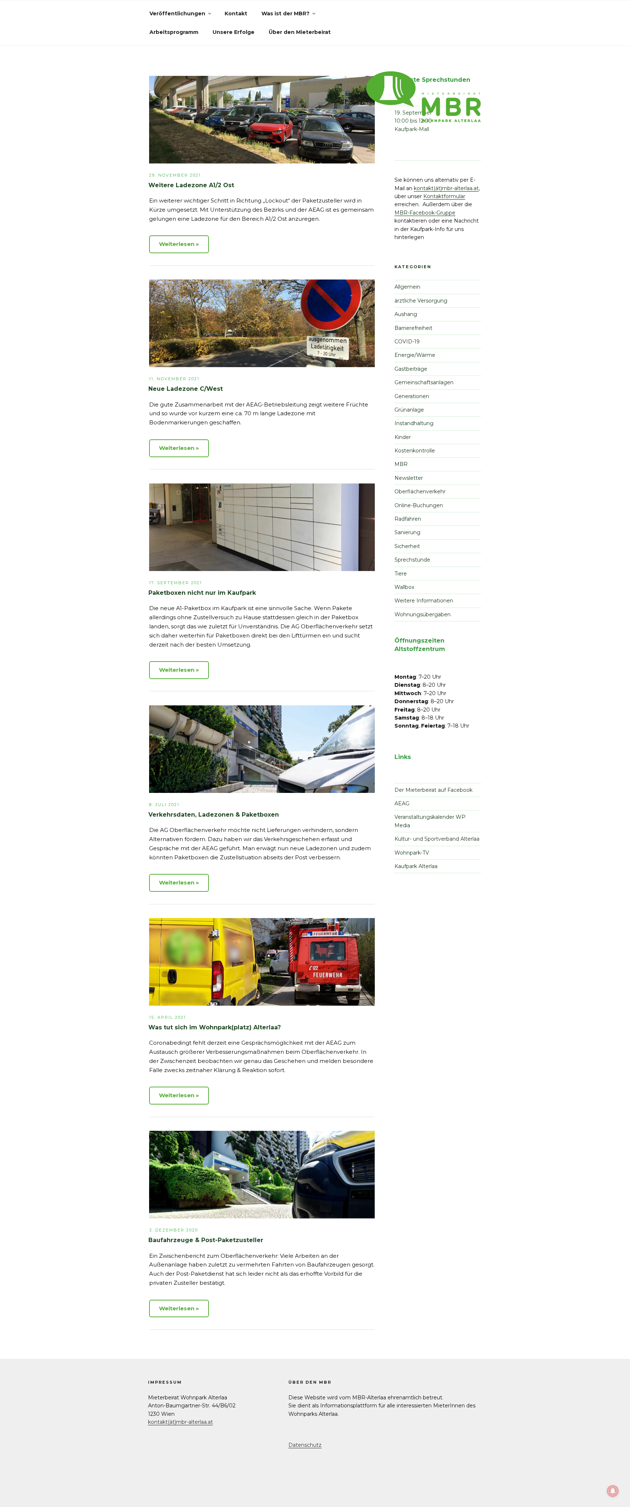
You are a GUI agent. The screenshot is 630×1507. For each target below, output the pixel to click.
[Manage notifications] (613, 1491)
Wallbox (404, 587)
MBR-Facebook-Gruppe (424, 212)
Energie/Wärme (414, 355)
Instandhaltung (413, 423)
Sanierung (407, 532)
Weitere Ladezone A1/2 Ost (191, 185)
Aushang (405, 314)
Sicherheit (407, 546)
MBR (401, 464)
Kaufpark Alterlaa (416, 866)
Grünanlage (409, 409)
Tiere (400, 573)
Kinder (402, 437)
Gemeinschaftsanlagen (424, 382)
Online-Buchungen (418, 505)
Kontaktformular (444, 196)
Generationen (411, 396)
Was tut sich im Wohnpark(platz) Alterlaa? (214, 1027)
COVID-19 (407, 341)
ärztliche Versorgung (420, 300)
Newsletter (408, 478)
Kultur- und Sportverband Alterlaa (436, 839)
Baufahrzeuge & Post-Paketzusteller (205, 1240)
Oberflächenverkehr (420, 491)
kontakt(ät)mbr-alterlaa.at (446, 188)
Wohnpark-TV (411, 852)
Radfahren (407, 519)
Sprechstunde (412, 559)
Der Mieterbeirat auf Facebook (433, 790)
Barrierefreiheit (413, 328)
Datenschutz (305, 1445)
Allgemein (407, 287)
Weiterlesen (176, 243)
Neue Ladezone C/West (185, 388)
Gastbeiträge (410, 369)
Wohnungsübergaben (422, 614)
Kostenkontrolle (414, 450)
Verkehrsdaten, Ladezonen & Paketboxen (213, 814)
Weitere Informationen (423, 600)
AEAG (401, 803)
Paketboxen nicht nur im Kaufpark (202, 592)
